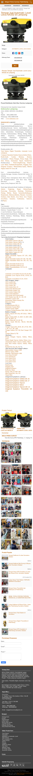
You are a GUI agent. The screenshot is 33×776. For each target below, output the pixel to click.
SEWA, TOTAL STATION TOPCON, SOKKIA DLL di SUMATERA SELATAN (19, 597)
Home (3, 8)
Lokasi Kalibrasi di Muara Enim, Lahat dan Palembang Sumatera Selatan (20, 605)
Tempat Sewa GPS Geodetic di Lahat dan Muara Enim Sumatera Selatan (19, 572)
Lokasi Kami (5, 721)
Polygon (4, 743)
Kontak (4, 718)
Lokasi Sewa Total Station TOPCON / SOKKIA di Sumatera (19, 580)
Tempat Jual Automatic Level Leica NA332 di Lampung (16, 13)
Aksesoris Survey (7, 750)
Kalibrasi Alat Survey (7, 725)
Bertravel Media (20, 774)
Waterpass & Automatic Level (10, 736)
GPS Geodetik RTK (7, 739)
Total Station (5, 733)
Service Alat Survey (7, 722)
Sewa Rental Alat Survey (8, 726)
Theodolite (5, 735)
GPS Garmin (5, 737)
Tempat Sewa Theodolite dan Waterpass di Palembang (17, 588)
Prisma (4, 742)
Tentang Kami (5, 717)
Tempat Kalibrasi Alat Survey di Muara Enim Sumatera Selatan (20, 564)
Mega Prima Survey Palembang (16, 2)
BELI (15, 65)
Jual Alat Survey (6, 723)
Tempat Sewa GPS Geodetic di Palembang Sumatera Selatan (17, 629)
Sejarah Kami (5, 719)
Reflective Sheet (6, 744)
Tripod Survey (6, 740)
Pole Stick (5, 746)
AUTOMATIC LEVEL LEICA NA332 (14, 8)
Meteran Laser (6, 747)
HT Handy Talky (6, 748)
